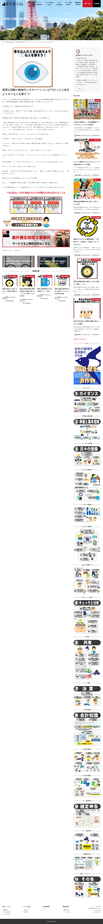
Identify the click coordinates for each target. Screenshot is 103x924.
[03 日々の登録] (87, 456)
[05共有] (87, 659)
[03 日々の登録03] (87, 515)
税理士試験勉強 (73, 22)
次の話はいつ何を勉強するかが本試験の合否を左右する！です (37, 192)
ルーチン (17, 250)
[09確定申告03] (87, 863)
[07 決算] (87, 696)
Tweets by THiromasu (80, 339)
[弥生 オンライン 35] (87, 887)
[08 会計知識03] (87, 787)
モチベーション (8, 250)
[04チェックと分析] (87, 616)
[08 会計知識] (87, 729)
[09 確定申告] (87, 815)
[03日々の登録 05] (87, 580)
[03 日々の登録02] (87, 486)
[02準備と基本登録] (87, 429)
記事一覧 (80, 89)
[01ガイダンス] (87, 401)
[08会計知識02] (87, 762)
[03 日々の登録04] (87, 545)
